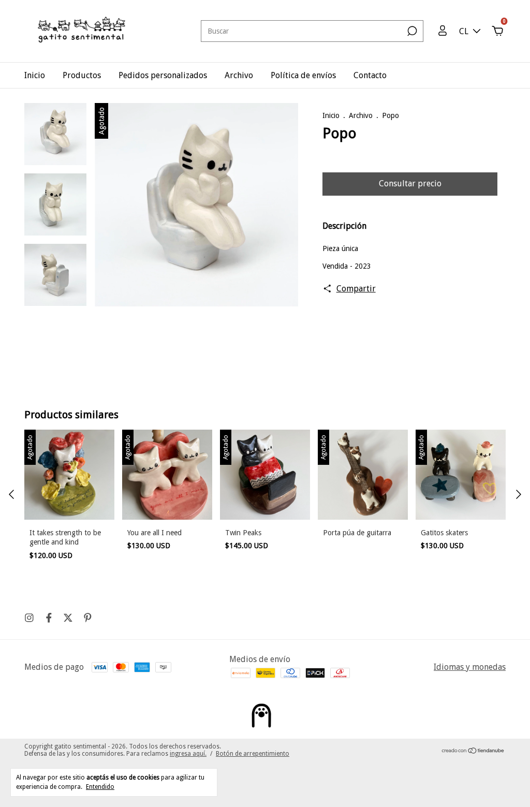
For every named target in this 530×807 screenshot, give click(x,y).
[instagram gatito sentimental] (29, 618)
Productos (82, 75)
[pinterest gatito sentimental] (88, 618)
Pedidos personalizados (163, 75)
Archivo (239, 75)
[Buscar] (411, 31)
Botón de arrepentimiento (252, 753)
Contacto (370, 75)
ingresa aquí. (188, 753)
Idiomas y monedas (470, 667)
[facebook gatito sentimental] (49, 618)
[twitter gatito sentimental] (68, 618)
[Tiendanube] (473, 751)
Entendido (100, 786)
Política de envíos (303, 75)
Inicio (34, 75)
